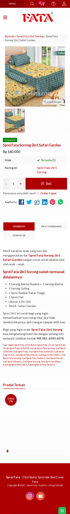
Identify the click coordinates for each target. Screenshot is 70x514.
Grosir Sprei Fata (57, 344)
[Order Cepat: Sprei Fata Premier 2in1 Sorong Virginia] (7, 451)
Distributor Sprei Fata (36, 344)
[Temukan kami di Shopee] (40, 500)
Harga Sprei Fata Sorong (42, 348)
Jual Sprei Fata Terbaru (33, 358)
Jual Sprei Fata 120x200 (41, 351)
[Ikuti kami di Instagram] (30, 500)
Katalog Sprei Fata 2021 (15, 364)
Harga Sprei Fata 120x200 (16, 348)
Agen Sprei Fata (16, 344)
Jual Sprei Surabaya (50, 361)
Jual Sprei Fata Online (49, 354)
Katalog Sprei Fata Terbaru (41, 364)
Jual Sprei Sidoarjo (12, 361)
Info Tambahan (51, 226)
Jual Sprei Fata (20, 351)
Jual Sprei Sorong (31, 361)
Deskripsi (19, 226)
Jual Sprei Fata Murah (26, 354)
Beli (48, 184)
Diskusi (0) (19, 235)
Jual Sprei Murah (54, 358)
